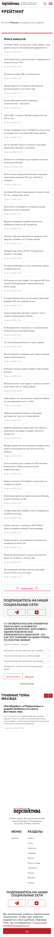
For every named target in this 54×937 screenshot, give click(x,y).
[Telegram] (17, 612)
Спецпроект (33, 867)
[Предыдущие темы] (46, 696)
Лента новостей (15, 39)
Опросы (31, 882)
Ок (27, 931)
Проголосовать (13, 676)
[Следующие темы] (50, 696)
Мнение (31, 857)
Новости (31, 838)
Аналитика (32, 847)
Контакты (15, 838)
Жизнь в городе (34, 862)
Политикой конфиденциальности (25, 923)
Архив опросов (27, 683)
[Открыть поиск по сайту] (45, 4)
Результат (29, 676)
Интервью (32, 853)
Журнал (31, 872)
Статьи (30, 843)
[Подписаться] (37, 612)
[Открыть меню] (51, 4)
